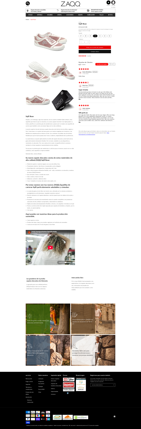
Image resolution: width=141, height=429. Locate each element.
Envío (80, 30)
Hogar (30, 15)
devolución (29, 397)
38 (85, 35)
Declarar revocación (30, 401)
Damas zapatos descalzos (55, 379)
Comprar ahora (95, 51)
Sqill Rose (33, 19)
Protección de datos (29, 393)
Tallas (101, 15)
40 (95, 35)
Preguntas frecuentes (41, 382)
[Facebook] (114, 417)
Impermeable (54, 391)
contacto (40, 378)
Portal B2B (41, 389)
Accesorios (69, 15)
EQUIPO (80, 15)
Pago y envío (29, 381)
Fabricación (91, 15)
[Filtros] (110, 64)
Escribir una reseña (102, 64)
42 (104, 35)
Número (81, 39)
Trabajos (40, 386)
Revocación (29, 378)
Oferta (59, 15)
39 (90, 35)
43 (109, 35)
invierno (53, 394)
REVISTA (110, 15)
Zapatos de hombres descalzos (56, 384)
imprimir (28, 384)
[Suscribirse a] (113, 385)
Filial (39, 392)
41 (100, 35)
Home (27, 19)
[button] (27, 3)
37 (81, 35)
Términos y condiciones (29, 388)
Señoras (39, 15)
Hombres (50, 15)
